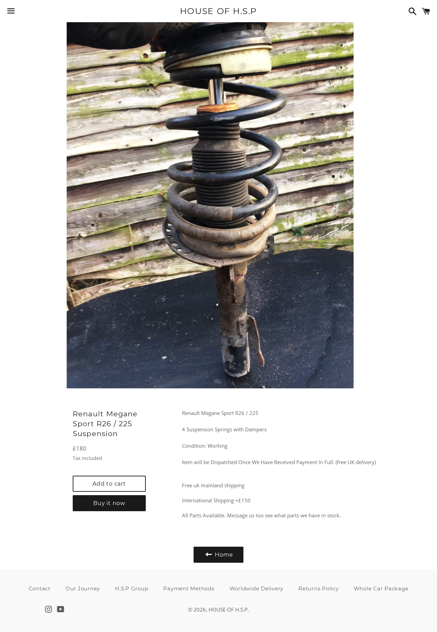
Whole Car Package (381, 588)
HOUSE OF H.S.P (218, 11)
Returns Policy (318, 588)
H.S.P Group (131, 588)
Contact (40, 588)
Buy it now (109, 503)
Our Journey (83, 588)
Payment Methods (188, 588)
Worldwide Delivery (256, 588)
